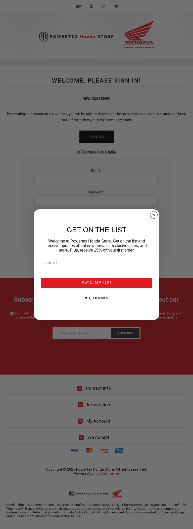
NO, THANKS (97, 298)
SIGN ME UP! (96, 283)
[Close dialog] (154, 215)
